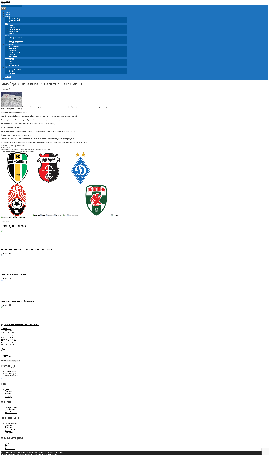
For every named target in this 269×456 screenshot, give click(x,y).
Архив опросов (14, 65)
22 (13, 342)
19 (6, 342)
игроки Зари (21, 146)
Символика (12, 27)
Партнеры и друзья (15, 69)
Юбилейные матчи (15, 43)
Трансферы (12, 33)
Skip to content (5, 2)
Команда (8, 16)
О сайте (11, 71)
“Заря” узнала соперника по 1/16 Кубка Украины (17, 301)
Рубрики (3, 361)
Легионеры (12, 48)
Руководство (13, 31)
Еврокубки (12, 50)
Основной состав (14, 18)
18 (4, 342)
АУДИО (11, 60)
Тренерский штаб (14, 20)
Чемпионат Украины (15, 37)
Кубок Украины (14, 39)
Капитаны (12, 54)
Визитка (11, 26)
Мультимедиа (9, 58)
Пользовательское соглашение (53, 452)
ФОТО (11, 63)
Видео (7, 445)
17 (2, 342)
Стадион (8, 393)
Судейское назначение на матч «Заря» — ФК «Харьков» (20, 325)
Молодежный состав (15, 22)
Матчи (7, 35)
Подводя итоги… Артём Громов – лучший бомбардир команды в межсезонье (25, 149)
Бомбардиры (13, 56)
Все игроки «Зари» (15, 46)
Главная (7, 12)
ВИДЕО (11, 61)
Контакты (12, 73)
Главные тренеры (14, 52)
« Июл (3, 349)
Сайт (6, 67)
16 (15, 340)
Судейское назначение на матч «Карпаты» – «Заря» (17, 151)
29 (13, 344)
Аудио (7, 443)
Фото (7, 447)
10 (2, 340)
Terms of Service (49, 454)
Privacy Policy (37, 454)
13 (8, 340)
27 (8, 344)
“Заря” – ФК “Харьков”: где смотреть (14, 275)
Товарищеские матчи (16, 41)
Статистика (9, 45)
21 (10, 342)
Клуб (6, 24)
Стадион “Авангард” (15, 29)
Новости (10, 146)
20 (8, 342)
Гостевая (8, 77)
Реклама (8, 75)
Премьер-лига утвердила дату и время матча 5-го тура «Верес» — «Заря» (26, 249)
